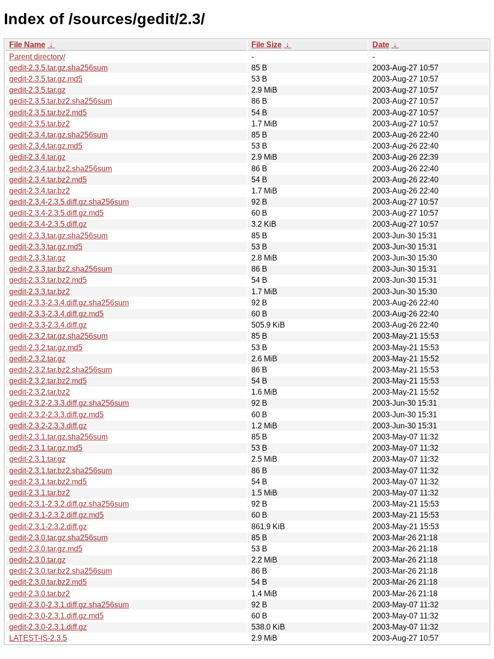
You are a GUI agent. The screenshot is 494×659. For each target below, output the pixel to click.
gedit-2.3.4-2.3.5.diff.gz (48, 224)
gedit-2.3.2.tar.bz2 (39, 392)
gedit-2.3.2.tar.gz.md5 (45, 347)
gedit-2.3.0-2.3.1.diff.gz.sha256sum (69, 605)
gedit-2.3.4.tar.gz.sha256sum (58, 135)
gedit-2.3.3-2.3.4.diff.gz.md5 (56, 314)
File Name (27, 45)
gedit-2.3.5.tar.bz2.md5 (48, 113)
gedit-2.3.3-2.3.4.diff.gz (48, 325)
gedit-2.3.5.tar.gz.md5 (45, 79)
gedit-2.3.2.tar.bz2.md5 (48, 381)
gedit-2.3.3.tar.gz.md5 (45, 247)
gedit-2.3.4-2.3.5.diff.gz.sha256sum (69, 202)
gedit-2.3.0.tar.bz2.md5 (48, 582)
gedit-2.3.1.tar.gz (37, 459)
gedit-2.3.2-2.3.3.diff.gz (48, 426)
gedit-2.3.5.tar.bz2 (39, 124)
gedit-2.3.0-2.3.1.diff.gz (48, 627)
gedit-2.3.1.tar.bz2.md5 (48, 482)
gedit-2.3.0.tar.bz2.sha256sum (60, 571)
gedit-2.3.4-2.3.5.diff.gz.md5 (56, 213)
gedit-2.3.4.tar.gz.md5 (45, 146)
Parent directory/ (37, 57)
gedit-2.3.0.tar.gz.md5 (45, 549)
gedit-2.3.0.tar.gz (37, 560)
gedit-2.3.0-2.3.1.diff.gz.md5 (56, 616)
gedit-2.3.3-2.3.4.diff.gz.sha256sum (69, 303)
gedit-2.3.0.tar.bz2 (39, 594)
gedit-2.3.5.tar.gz (37, 90)
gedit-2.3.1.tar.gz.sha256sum (58, 437)
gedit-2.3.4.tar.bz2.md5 (48, 180)
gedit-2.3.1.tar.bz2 (39, 493)
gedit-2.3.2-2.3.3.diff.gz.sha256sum (69, 403)
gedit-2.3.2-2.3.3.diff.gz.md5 (56, 415)
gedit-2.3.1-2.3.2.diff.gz (48, 526)
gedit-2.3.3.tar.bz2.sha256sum (60, 269)
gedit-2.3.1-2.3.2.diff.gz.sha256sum (69, 504)
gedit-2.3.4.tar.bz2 (39, 191)
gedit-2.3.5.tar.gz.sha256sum (58, 68)
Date (380, 45)
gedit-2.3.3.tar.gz (37, 258)
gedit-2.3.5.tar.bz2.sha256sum (60, 101)
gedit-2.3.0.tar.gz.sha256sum (58, 538)
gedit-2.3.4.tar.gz (37, 157)
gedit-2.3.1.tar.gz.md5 (45, 448)
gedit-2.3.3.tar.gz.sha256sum (58, 236)
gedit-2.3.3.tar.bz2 (39, 292)
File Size (266, 45)
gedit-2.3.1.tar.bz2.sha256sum (60, 471)
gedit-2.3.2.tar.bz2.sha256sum (60, 370)
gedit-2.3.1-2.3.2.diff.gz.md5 (56, 515)
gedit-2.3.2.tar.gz (37, 359)
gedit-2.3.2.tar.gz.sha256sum (58, 336)
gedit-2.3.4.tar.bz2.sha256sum (60, 169)
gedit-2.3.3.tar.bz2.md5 (48, 280)
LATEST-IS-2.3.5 (38, 638)
